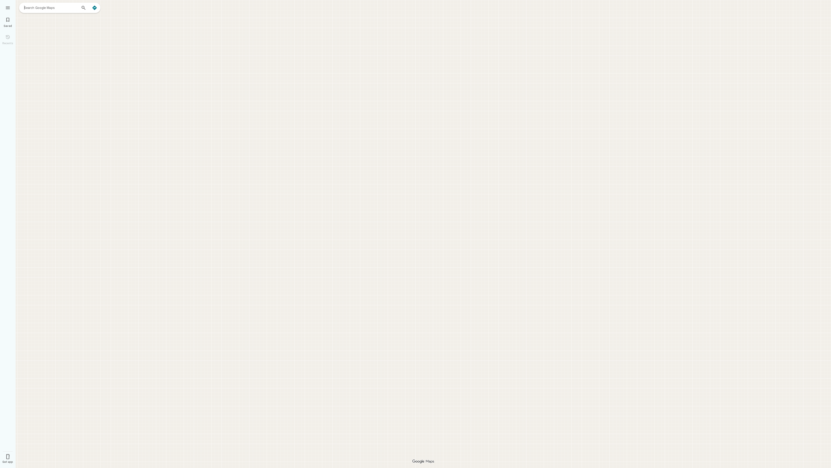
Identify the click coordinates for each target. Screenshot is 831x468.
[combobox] (50, 7)
